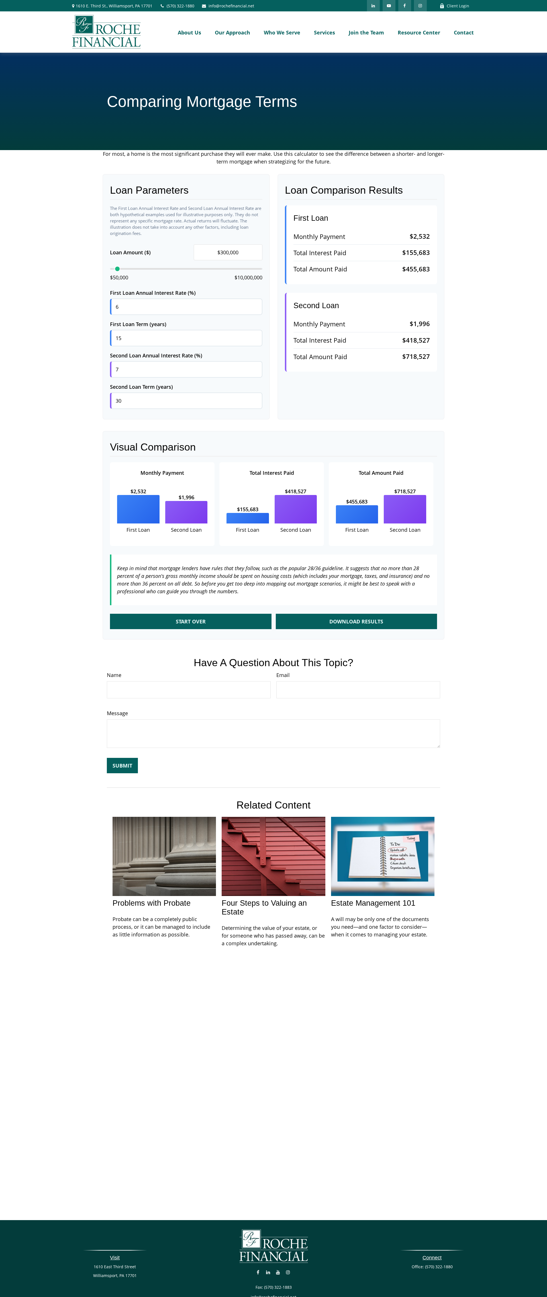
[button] (189, 32)
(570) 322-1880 (180, 6)
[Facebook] (404, 5)
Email (283, 675)
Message (117, 713)
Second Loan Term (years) (141, 386)
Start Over (191, 621)
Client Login (458, 6)
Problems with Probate (152, 903)
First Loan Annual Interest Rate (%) (153, 292)
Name (114, 675)
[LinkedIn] (373, 5)
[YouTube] (389, 5)
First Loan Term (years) (138, 324)
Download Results (356, 621)
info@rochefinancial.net (231, 6)
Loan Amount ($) (130, 252)
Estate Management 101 (373, 903)
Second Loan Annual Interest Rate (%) (156, 355)
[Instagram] (288, 1272)
